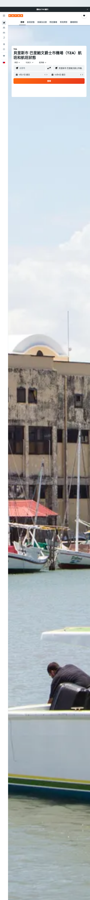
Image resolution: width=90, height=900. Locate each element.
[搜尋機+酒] (4, 37)
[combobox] (42, 62)
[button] (87, 9)
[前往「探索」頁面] (4, 44)
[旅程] (4, 56)
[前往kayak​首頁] (15, 15)
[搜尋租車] (4, 32)
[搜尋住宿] (4, 27)
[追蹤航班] (4, 49)
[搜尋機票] (4, 22)
